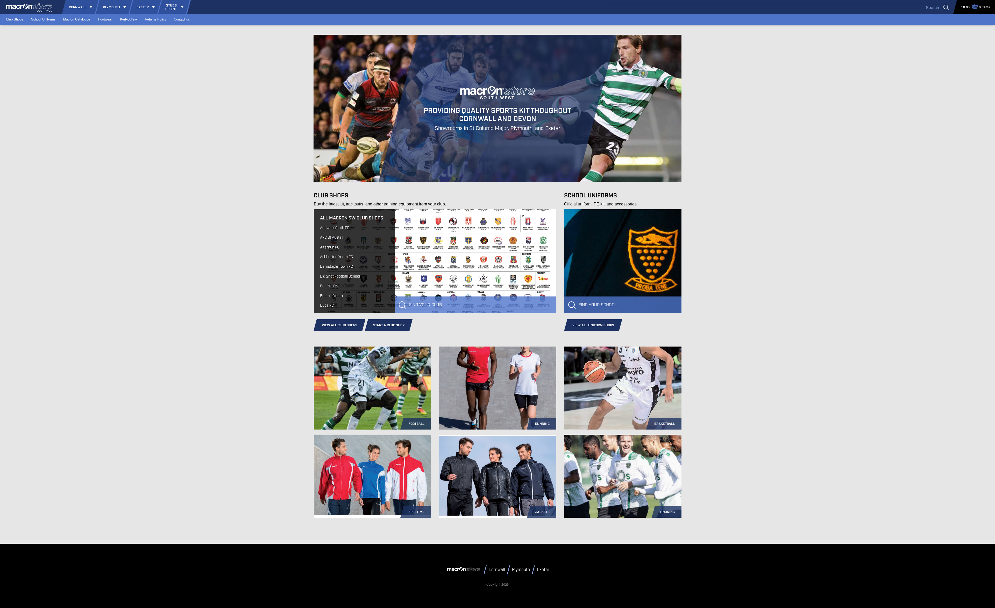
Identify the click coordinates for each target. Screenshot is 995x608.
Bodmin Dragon (333, 286)
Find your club (425, 305)
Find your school (598, 305)
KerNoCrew (128, 19)
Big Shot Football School (340, 276)
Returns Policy (155, 19)
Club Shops (14, 19)
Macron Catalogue (76, 19)
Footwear (105, 19)
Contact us (182, 19)
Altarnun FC (329, 247)
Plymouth (521, 569)
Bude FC (327, 305)
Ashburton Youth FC (336, 256)
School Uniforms (43, 19)
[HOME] (464, 569)
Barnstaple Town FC (336, 266)
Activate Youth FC (334, 227)
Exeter (543, 569)
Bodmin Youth (331, 295)
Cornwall (497, 569)
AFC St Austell (331, 237)
